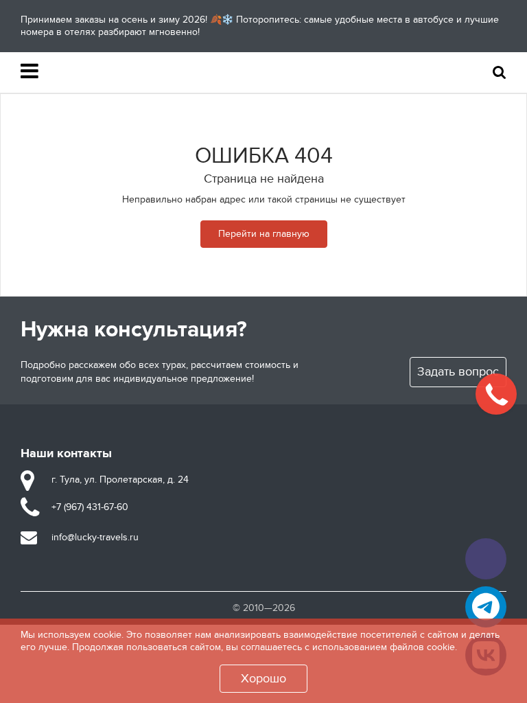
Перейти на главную (263, 234)
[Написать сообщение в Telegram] (485, 606)
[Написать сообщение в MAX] (485, 558)
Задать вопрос (458, 372)
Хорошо (263, 678)
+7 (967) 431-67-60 (89, 507)
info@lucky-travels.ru (95, 537)
